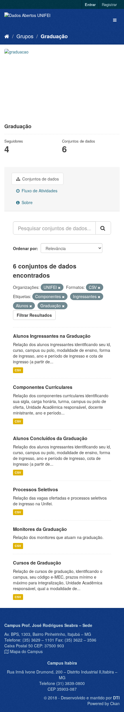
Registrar (109, 4)
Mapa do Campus (26, 651)
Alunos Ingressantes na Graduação (52, 336)
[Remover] (59, 287)
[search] (103, 228)
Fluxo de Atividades (38, 190)
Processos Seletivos (35, 489)
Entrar (90, 4)
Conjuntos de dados (40, 179)
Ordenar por (25, 248)
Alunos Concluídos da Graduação (50, 438)
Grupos (24, 36)
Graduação (54, 36)
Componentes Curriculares (42, 387)
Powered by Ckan (103, 703)
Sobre (26, 202)
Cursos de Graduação (37, 562)
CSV (18, 370)
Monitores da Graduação (40, 529)
